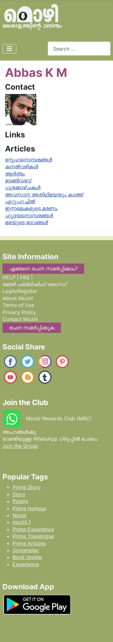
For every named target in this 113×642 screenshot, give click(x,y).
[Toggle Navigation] (9, 48)
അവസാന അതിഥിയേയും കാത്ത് (44, 194)
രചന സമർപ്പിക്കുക (31, 327)
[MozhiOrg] (10, 361)
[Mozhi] (37, 603)
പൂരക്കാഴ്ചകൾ (22, 187)
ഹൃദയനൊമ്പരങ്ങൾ (29, 215)
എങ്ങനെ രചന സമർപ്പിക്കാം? (43, 268)
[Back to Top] (102, 631)
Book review (27, 557)
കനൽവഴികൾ (21, 166)
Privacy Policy (19, 312)
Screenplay (26, 550)
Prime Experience (33, 529)
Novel (19, 515)
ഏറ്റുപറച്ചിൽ (20, 201)
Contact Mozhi (20, 319)
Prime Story (26, 487)
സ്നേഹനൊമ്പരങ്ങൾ (28, 159)
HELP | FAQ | (18, 277)
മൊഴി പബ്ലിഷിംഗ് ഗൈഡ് (34, 284)
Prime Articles (29, 543)
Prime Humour (29, 508)
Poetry (20, 501)
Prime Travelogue (33, 536)
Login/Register (20, 291)
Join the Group (20, 446)
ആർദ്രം (15, 173)
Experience (26, 564)
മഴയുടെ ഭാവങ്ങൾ (26, 222)
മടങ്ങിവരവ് (18, 180)
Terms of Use (18, 305)
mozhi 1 (22, 522)
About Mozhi (18, 298)
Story (19, 494)
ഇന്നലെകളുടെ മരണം (31, 208)
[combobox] (79, 49)
